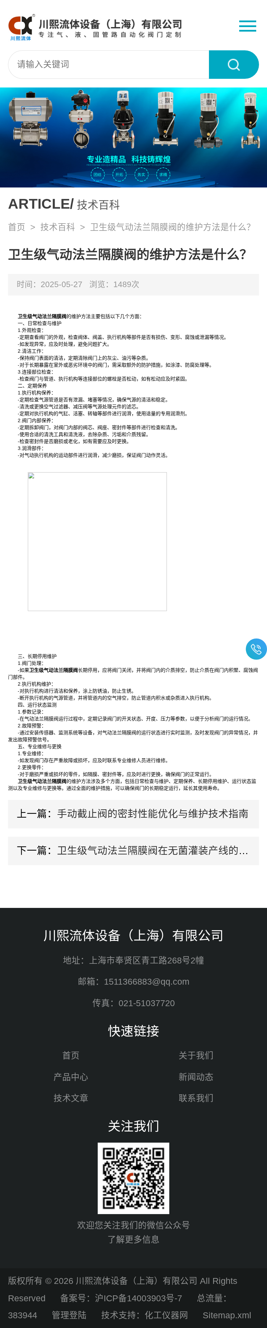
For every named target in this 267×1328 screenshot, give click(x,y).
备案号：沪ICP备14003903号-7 (121, 1298)
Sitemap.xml (227, 1315)
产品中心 (71, 1077)
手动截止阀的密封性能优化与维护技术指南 (153, 813)
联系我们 (196, 1098)
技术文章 (71, 1098)
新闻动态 (196, 1077)
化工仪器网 (166, 1315)
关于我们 (196, 1055)
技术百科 (57, 227)
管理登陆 (69, 1315)
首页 (16, 227)
